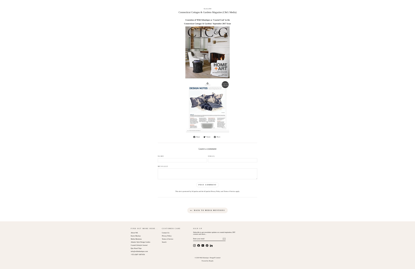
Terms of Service (229, 191)
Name (161, 156)
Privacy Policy (215, 191)
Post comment (207, 185)
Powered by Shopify (207, 261)
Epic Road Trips (136, 248)
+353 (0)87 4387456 (138, 254)
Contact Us (165, 233)
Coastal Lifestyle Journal (139, 245)
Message (163, 166)
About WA (134, 233)
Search (164, 242)
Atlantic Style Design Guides (140, 242)
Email (211, 156)
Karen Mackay (136, 236)
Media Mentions (136, 239)
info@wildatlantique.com (139, 251)
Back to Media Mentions (209, 210)
